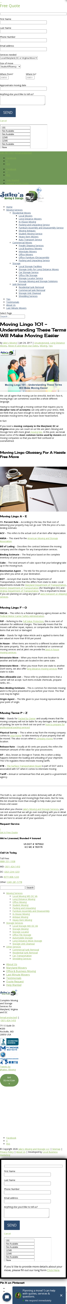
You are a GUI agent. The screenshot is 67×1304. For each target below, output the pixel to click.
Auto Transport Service (30, 239)
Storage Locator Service (31, 278)
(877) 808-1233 (11, 876)
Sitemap (56, 1148)
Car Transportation (22, 955)
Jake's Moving (10, 342)
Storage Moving (20, 928)
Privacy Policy (7, 1151)
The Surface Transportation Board (24, 765)
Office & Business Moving (21, 971)
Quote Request (15, 981)
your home (15, 735)
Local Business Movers (30, 248)
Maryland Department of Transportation (45, 584)
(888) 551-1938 (7, 861)
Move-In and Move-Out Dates (23, 345)
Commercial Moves (22, 242)
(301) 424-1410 (8, 1020)
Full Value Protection (33, 621)
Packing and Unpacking (24, 908)
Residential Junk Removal (31, 287)
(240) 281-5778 (14, 882)
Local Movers (25, 215)
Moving (43, 345)
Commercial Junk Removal (32, 290)
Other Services (13, 946)
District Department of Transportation (19, 587)
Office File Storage (28, 275)
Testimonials (12, 302)
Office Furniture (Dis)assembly (34, 257)
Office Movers (26, 254)
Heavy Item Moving (22, 919)
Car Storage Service (28, 272)
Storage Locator (20, 931)
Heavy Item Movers (28, 236)
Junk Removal (19, 284)
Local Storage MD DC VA (25, 925)
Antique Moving (20, 916)
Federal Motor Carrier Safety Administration (22, 616)
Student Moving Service (30, 233)
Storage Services (14, 922)
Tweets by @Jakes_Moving (8, 1068)
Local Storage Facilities (30, 266)
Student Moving (20, 905)
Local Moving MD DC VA (24, 896)
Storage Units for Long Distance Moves (39, 269)
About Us (11, 305)
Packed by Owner (27, 718)
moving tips (36, 431)
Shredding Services (28, 296)
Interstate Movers (28, 251)
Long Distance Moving (23, 899)
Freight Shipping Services (31, 245)
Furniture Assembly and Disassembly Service (41, 227)
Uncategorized (41, 342)
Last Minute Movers (16, 308)
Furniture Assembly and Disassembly (31, 911)
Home (9, 206)
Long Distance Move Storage (27, 940)
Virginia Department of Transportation (19, 590)
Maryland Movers (16, 967)
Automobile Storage (22, 937)
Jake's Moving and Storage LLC (34, 1148)
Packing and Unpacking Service (34, 224)
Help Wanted (12, 180)
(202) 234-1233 (11, 871)
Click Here (53, 1270)
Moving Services (14, 209)
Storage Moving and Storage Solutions (38, 281)
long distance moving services (42, 668)
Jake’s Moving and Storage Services (40, 809)
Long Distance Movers (30, 218)
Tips (8, 299)
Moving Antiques (27, 230)
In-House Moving (27, 221)
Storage (16, 263)
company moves (44, 738)
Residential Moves (21, 212)
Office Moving (19, 902)
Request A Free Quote (17, 183)
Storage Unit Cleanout (30, 293)
